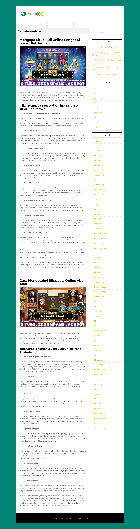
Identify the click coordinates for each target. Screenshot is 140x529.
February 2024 (99, 277)
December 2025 (100, 180)
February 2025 (99, 224)
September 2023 (100, 302)
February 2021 (99, 409)
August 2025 (98, 194)
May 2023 (97, 321)
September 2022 (100, 340)
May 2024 (97, 263)
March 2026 (98, 165)
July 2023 (97, 311)
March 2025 (98, 219)
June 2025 (97, 204)
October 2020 (99, 423)
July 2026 (97, 146)
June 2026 (98, 151)
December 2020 (100, 413)
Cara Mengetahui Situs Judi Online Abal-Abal (53, 282)
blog (96, 88)
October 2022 (99, 336)
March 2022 (98, 360)
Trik (95, 127)
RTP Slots (97, 103)
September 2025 (100, 190)
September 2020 (100, 428)
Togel (96, 122)
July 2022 (97, 350)
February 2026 (99, 170)
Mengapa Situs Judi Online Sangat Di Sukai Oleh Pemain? (50, 41)
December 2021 (99, 370)
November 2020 (100, 418)
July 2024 (97, 258)
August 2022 (98, 345)
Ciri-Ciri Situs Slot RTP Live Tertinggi (107, 48)
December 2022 (100, 326)
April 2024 (97, 267)
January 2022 (99, 365)
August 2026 (98, 141)
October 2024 (99, 243)
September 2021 (100, 384)
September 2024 (100, 248)
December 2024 (100, 233)
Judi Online (98, 98)
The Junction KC (70, 14)
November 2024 (100, 238)
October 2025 (99, 185)
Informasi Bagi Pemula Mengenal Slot (108, 75)
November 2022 (100, 331)
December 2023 (100, 287)
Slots (96, 108)
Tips (95, 117)
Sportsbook (98, 113)
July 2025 (97, 199)
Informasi (97, 93)
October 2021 (99, 379)
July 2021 (97, 394)
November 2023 (100, 292)
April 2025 (97, 214)
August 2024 (98, 253)
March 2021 (98, 404)
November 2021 (100, 375)
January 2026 (99, 175)
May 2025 (97, 209)
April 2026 (97, 160)
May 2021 (97, 399)
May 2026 (97, 156)
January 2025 (99, 229)
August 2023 (98, 306)
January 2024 (99, 282)
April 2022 (97, 355)
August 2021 (98, 389)
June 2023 (97, 316)
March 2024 (98, 272)
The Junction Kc (69, 518)
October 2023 (99, 297)
